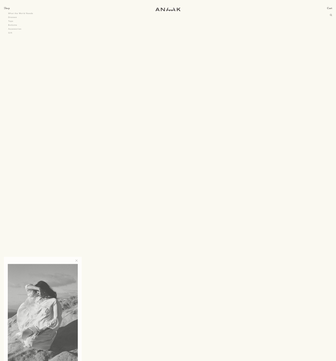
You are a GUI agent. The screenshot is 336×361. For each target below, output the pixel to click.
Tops (10, 21)
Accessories (14, 29)
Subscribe (67, 349)
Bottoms (12, 25)
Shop (7, 8)
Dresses (12, 17)
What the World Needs (20, 13)
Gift (10, 33)
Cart (329, 8)
